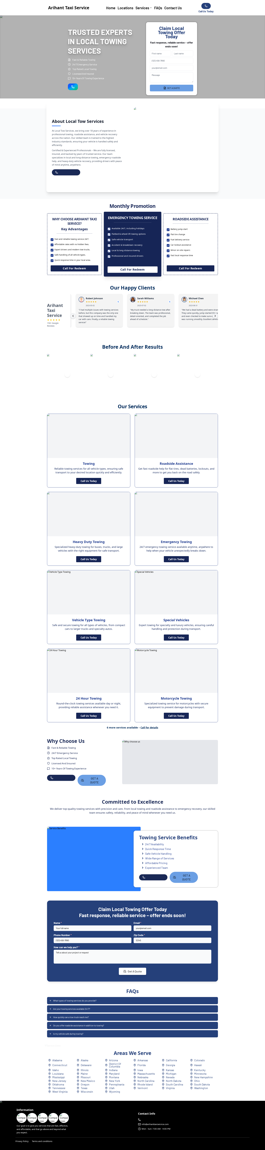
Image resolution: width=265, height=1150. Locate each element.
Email (137, 922)
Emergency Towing (176, 541)
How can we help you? (66, 947)
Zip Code (139, 935)
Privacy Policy (22, 1141)
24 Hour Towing (89, 698)
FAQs (158, 8)
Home (110, 8)
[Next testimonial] (215, 316)
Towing (89, 463)
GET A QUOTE (173, 88)
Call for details (149, 727)
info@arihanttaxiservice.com (155, 1124)
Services (142, 8)
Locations (125, 8)
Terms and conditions (42, 1141)
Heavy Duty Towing (89, 541)
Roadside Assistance (176, 463)
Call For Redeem (74, 268)
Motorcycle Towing (176, 698)
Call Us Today (89, 481)
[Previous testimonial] (73, 316)
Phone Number (63, 935)
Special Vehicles (176, 620)
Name (58, 922)
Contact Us (173, 8)
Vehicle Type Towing (88, 620)
